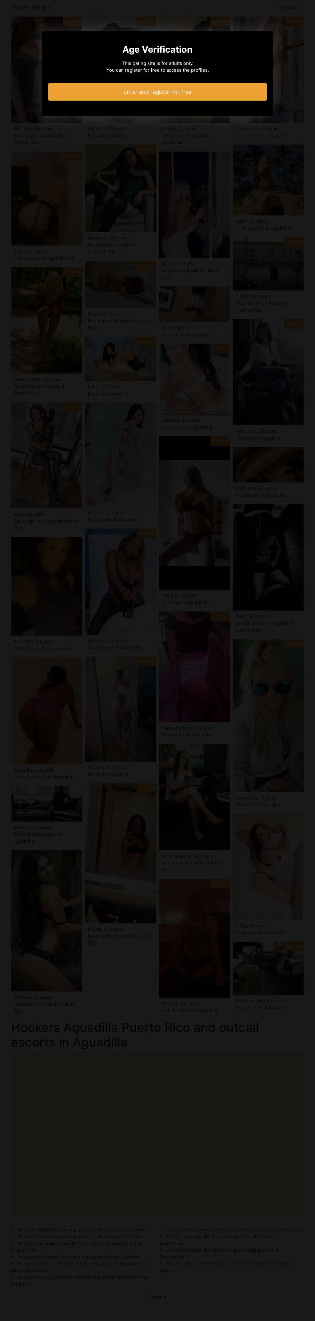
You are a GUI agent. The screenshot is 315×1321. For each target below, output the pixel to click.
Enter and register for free (157, 92)
